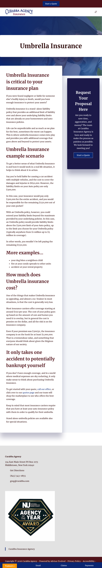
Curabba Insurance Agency (22, 549)
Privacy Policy (74, 561)
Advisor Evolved (58, 561)
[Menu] (96, 12)
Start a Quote (51, 4)
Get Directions (17, 470)
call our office (44, 389)
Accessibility (89, 561)
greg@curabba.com (19, 481)
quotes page (28, 392)
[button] (83, 155)
